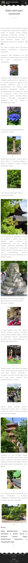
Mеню (25, 2)
